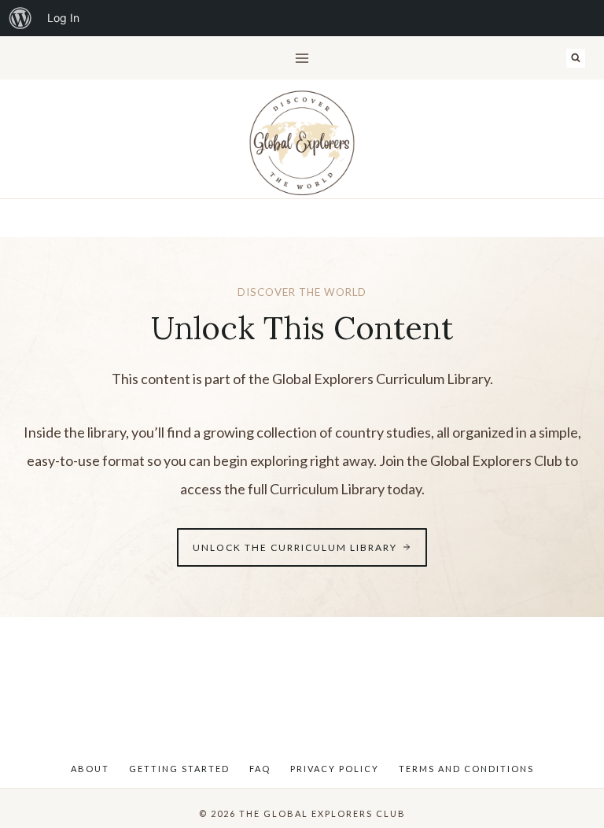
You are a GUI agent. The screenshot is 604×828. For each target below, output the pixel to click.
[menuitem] (20, 18)
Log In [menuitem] (63, 17)
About (90, 768)
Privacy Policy (334, 768)
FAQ (260, 768)
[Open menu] (302, 58)
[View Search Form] (575, 58)
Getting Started (179, 768)
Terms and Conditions (466, 768)
